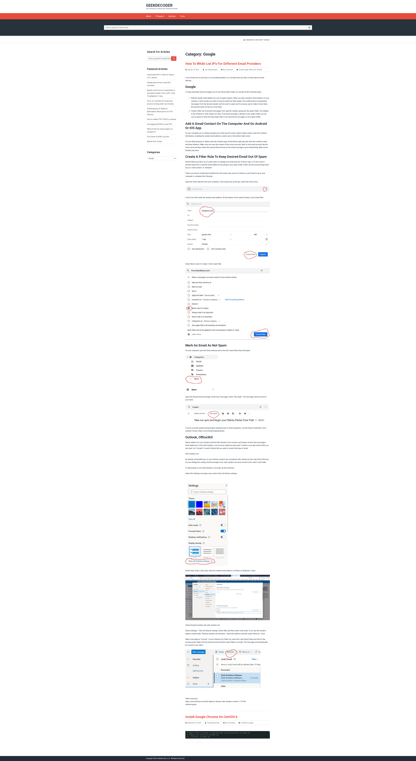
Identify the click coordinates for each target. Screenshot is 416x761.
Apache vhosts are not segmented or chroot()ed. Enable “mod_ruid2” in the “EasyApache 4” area (161, 93)
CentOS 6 (244, 723)
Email (241, 70)
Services (172, 16)
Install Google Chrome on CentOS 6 (211, 717)
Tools (182, 16)
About (148, 16)
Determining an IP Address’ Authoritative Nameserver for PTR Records (160, 112)
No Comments (228, 70)
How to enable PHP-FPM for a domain (161, 119)
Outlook (259, 70)
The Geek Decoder (210, 70)
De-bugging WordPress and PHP (159, 124)
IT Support (160, 16)
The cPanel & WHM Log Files (158, 137)
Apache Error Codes (154, 141)
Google (246, 70)
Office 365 (252, 70)
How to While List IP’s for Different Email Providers (223, 64)
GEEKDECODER (159, 5)
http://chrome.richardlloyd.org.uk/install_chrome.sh (222, 733)
